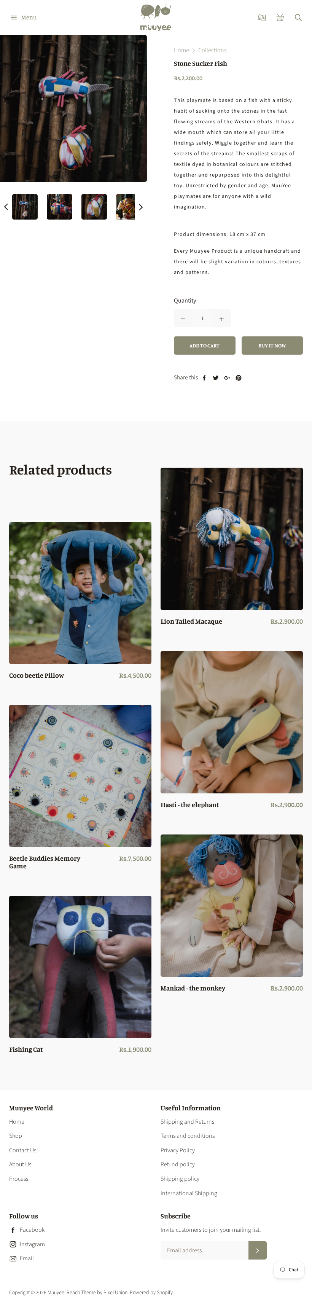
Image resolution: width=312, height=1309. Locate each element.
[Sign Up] (257, 1250)
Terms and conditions (188, 1136)
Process (18, 1179)
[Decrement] (183, 318)
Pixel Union (115, 1292)
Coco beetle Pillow (36, 675)
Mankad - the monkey (193, 988)
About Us (20, 1164)
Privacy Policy (178, 1150)
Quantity (185, 300)
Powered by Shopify (151, 1292)
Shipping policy (180, 1179)
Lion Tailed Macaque (191, 621)
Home (16, 1122)
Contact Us (22, 1150)
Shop (15, 1136)
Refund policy (178, 1164)
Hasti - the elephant (190, 805)
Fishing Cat (26, 1049)
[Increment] (222, 318)
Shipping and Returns (187, 1122)
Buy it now (272, 345)
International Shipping (189, 1193)
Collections (212, 50)
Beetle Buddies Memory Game (44, 862)
